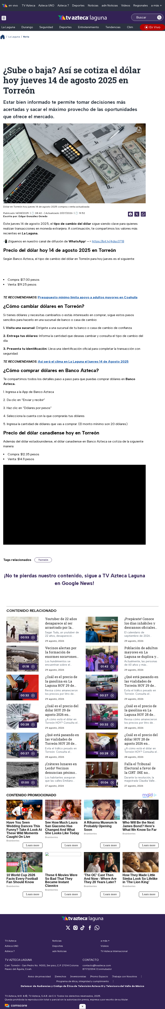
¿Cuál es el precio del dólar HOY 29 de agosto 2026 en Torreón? (61, 712)
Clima (131, 27)
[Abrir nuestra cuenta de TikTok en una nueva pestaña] (82, 927)
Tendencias (113, 27)
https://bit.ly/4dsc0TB (108, 241)
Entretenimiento (88, 27)
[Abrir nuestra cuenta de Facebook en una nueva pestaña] (89, 927)
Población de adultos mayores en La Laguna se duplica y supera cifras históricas (141, 656)
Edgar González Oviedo (33, 216)
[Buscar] (159, 17)
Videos (125, 5)
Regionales (140, 5)
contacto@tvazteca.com (96, 965)
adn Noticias (110, 5)
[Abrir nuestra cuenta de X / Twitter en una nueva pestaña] (68, 927)
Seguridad (46, 27)
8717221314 (88, 969)
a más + (156, 5)
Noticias (93, 5)
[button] (82, 1006)
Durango (27, 27)
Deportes (78, 5)
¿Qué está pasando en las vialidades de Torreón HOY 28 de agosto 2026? (62, 741)
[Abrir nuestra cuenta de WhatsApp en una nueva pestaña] (97, 927)
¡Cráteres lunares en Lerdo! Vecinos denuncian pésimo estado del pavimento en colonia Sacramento (61, 775)
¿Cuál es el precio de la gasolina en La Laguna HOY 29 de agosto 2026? (61, 683)
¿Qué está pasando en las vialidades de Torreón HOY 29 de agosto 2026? (141, 683)
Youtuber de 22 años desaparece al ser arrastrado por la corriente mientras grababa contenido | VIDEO (61, 630)
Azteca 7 (63, 5)
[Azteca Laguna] (82, 17)
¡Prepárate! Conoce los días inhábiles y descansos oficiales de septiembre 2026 (139, 625)
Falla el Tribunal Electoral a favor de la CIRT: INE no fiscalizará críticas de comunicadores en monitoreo (141, 775)
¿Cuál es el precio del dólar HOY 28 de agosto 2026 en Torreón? (141, 741)
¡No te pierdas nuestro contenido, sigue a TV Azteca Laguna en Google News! (74, 579)
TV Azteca (28, 5)
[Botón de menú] (4, 17)
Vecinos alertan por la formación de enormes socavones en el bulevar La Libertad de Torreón (60, 656)
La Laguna (8, 27)
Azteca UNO (46, 5)
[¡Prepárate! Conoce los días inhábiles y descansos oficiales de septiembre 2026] (102, 630)
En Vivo (154, 27)
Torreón (43, 559)
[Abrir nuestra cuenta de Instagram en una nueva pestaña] (75, 927)
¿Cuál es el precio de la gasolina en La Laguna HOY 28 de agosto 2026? (140, 712)
